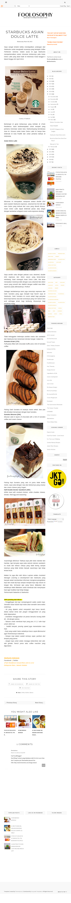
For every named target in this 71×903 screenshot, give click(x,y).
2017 (50, 83)
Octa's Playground (52, 397)
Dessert (57, 256)
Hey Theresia (50, 366)
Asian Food (50, 256)
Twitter (15, 660)
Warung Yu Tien (54, 144)
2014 (50, 91)
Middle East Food (52, 265)
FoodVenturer (51, 363)
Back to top (62, 891)
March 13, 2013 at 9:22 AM (18, 752)
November (53, 99)
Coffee (23, 692)
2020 (50, 78)
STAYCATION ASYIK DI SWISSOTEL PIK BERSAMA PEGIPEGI (61, 175)
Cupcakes (50, 288)
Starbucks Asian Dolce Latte (57, 135)
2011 (50, 151)
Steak (60, 313)
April (51, 117)
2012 (50, 149)
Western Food (61, 253)
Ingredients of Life (52, 373)
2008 (50, 159)
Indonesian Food (52, 259)
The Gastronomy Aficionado (54, 404)
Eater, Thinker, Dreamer (53, 345)
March (52, 119)
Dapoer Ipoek (50, 432)
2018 (50, 81)
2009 (50, 157)
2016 (50, 86)
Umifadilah (50, 411)
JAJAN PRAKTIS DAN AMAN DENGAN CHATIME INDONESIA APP (61, 193)
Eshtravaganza (51, 356)
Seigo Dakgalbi (54, 125)
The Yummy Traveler (52, 408)
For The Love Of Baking (53, 439)
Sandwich (59, 311)
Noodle (60, 308)
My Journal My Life (52, 394)
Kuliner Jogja (61, 259)
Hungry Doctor (51, 370)
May (51, 114)
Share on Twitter (34, 684)
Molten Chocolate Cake (56, 122)
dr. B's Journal (50, 335)
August (52, 107)
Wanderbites (50, 418)
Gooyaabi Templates (36, 891)
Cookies (62, 285)
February (52, 146)
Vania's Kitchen (51, 449)
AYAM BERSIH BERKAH (22, 731)
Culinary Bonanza (51, 331)
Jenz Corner (50, 383)
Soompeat (50, 401)
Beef (56, 282)
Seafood (50, 313)
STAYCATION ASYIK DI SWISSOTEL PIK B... (10, 733)
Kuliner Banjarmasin (53, 299)
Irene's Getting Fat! (52, 376)
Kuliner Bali (51, 262)
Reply (43, 765)
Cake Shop (58, 262)
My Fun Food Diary (52, 390)
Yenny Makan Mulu (52, 422)
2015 (50, 89)
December (53, 96)
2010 (50, 154)
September (53, 104)
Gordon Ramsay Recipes (53, 442)
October (52, 101)
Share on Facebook (17, 684)
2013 (50, 94)
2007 (50, 162)
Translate (59, 521)
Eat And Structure (52, 338)
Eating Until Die (51, 349)
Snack (55, 313)
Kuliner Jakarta (29, 692)
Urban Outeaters (51, 415)
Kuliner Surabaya (52, 270)
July (51, 109)
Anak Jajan (50, 328)
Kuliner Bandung (52, 267)
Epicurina (49, 352)
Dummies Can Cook (52, 290)
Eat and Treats (51, 342)
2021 (50, 76)
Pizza (54, 311)
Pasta (49, 311)
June (51, 112)
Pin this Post (26, 688)
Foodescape (50, 359)
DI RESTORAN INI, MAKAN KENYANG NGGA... (37, 733)
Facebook (7, 660)
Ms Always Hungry (52, 387)
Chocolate (50, 285)
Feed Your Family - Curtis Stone (55, 435)
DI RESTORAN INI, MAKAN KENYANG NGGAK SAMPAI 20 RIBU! (61, 214)
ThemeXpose (18, 891)
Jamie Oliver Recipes (52, 446)
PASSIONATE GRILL (61, 223)
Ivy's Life (49, 380)
